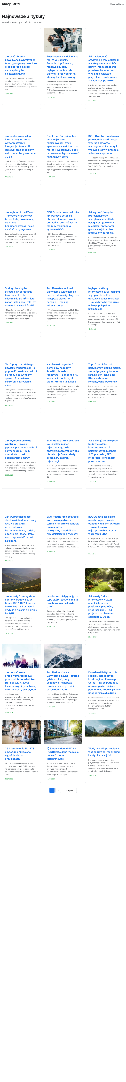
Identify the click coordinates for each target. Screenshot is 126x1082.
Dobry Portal (11, 4)
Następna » (69, 790)
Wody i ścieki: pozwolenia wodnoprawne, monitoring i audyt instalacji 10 (104, 752)
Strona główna (117, 4)
